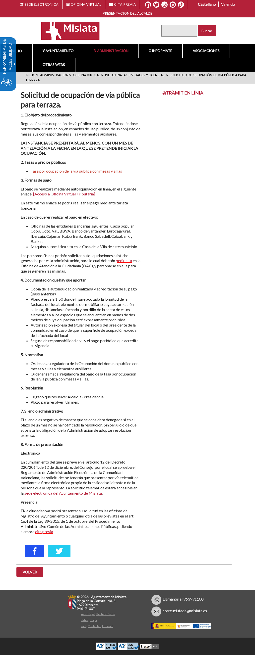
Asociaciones (206, 50)
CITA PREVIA (125, 4)
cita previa (44, 531)
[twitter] (59, 551)
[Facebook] (148, 4)
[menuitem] (16, 51)
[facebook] (34, 551)
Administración (112, 50)
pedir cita (124, 260)
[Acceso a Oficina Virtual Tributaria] (64, 193)
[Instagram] (164, 4)
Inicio (16, 51)
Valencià (228, 4)
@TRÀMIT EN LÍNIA (182, 92)
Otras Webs (54, 64)
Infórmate (162, 50)
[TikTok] (181, 4)
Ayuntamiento (60, 50)
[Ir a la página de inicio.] (67, 30)
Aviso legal (88, 614)
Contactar (94, 626)
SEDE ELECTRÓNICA (42, 4)
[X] (156, 4)
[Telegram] (173, 4)
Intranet (107, 626)
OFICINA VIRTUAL (86, 4)
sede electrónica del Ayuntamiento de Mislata (63, 493)
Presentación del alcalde (127, 13)
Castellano (207, 4)
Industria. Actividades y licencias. (135, 75)
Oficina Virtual (86, 75)
